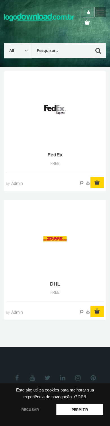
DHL (55, 284)
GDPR (80, 397)
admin (17, 183)
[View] (81, 183)
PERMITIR (80, 410)
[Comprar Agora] (88, 183)
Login (88, 12)
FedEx (55, 155)
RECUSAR (30, 410)
